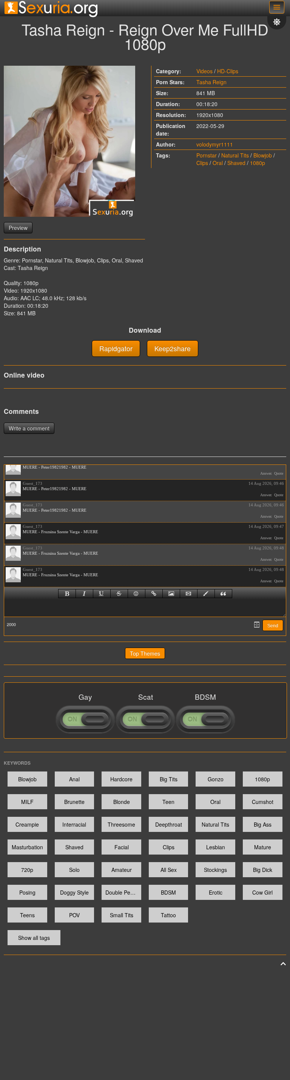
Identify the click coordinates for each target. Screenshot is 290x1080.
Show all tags (34, 937)
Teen (168, 801)
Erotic (215, 892)
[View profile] (13, 467)
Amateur (121, 869)
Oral (218, 163)
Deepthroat (168, 824)
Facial (121, 847)
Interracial (74, 824)
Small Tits (121, 915)
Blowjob (262, 155)
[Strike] (119, 593)
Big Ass (262, 824)
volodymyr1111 (214, 144)
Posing (27, 892)
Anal (74, 779)
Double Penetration (123, 892)
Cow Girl (262, 892)
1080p (257, 163)
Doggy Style (74, 892)
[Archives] (257, 625)
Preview (18, 227)
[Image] (171, 593)
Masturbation (27, 847)
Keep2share (172, 348)
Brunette (74, 801)
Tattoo (168, 915)
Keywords (17, 762)
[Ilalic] (84, 593)
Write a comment (29, 428)
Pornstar (206, 155)
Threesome (121, 824)
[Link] (154, 593)
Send (272, 625)
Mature (262, 847)
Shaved (236, 163)
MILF (27, 801)
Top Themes (145, 653)
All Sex (168, 869)
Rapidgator (116, 348)
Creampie (27, 824)
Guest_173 (32, 483)
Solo (74, 869)
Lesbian (215, 847)
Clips (202, 163)
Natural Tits (235, 155)
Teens (27, 915)
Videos (204, 71)
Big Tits (168, 779)
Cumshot (262, 801)
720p (27, 869)
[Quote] (223, 593)
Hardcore (121, 779)
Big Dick (262, 869)
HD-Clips (227, 71)
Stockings (215, 869)
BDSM (168, 892)
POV (74, 915)
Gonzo (216, 779)
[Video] (188, 593)
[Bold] (67, 593)
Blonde (121, 801)
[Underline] (102, 593)
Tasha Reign (211, 82)
